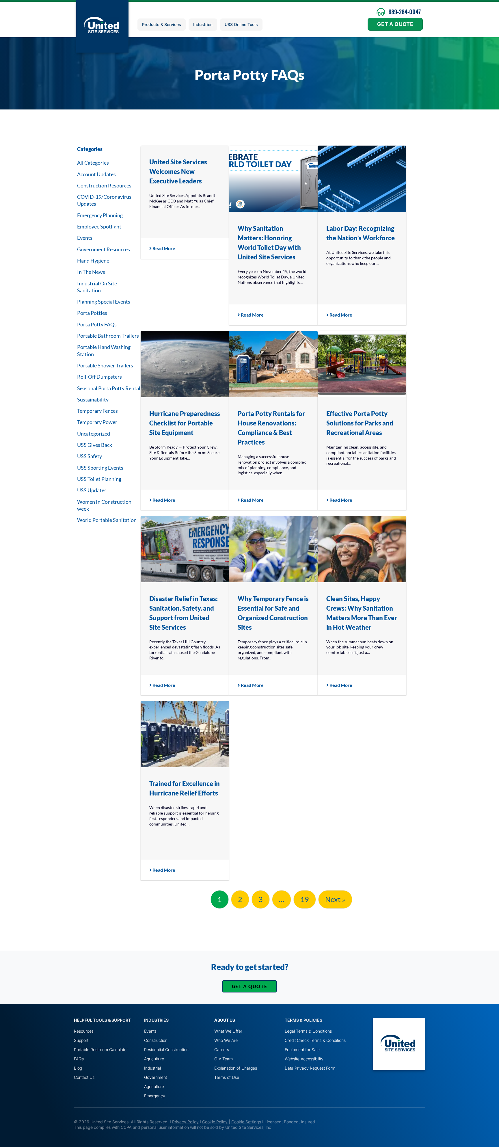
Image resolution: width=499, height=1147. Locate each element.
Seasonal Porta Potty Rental (108, 388)
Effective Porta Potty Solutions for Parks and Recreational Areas (359, 423)
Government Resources (103, 249)
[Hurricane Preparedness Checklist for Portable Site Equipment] (185, 364)
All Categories (93, 162)
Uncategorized (93, 433)
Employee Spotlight (99, 226)
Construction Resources (104, 185)
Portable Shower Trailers (105, 365)
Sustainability (93, 399)
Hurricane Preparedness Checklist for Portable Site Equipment (184, 423)
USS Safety (89, 456)
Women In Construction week (104, 505)
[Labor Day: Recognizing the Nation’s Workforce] (362, 179)
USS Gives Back (94, 445)
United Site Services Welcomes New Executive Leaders (178, 171)
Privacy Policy (185, 1121)
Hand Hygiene (93, 260)
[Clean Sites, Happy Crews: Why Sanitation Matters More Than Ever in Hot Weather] (362, 549)
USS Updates (92, 490)
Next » (335, 899)
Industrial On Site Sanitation (97, 286)
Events (84, 238)
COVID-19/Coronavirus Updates (104, 200)
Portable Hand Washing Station (104, 350)
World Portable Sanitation (107, 520)
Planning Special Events (103, 301)
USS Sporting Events (100, 467)
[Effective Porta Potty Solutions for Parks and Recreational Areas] (362, 364)
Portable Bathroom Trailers (108, 335)
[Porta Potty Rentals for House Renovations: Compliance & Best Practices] (273, 364)
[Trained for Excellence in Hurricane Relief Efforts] (185, 734)
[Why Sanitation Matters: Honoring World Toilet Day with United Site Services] (273, 179)
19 (304, 899)
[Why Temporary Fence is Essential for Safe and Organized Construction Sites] (273, 549)
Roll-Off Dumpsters (99, 376)
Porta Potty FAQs (97, 324)
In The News (91, 272)
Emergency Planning (100, 215)
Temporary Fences (97, 411)
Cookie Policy (215, 1121)
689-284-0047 (404, 11)
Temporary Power (97, 422)
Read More (163, 248)
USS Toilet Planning (99, 479)
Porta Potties (92, 313)
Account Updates (96, 174)
